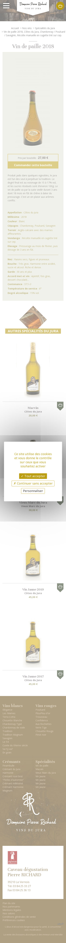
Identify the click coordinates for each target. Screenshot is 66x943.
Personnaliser (33, 491)
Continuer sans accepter (34, 483)
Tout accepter (34, 476)
